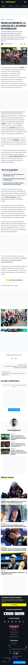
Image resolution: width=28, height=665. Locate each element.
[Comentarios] (25, 43)
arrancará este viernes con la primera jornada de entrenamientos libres (14, 260)
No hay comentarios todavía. (14, 385)
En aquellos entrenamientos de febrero (11, 112)
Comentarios (14, 643)
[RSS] (23, 621)
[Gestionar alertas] (15, 358)
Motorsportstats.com (14, 636)
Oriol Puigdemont (8, 43)
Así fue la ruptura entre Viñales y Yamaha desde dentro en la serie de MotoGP (13, 183)
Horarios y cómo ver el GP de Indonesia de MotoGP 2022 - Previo (13, 175)
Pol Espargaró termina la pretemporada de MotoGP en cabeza (14, 179)
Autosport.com (14, 634)
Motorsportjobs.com (14, 632)
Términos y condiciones (9, 657)
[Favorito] (21, 43)
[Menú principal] (2, 2)
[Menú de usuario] (25, 2)
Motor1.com (14, 629)
